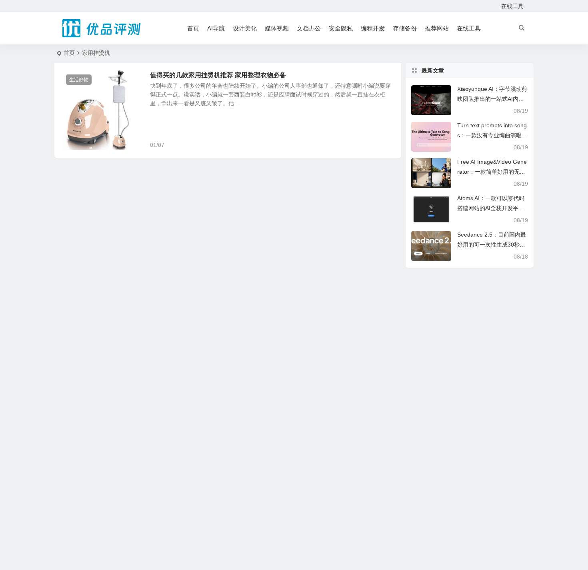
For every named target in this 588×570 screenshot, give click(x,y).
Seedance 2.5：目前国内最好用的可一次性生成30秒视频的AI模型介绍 (491, 244)
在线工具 (512, 6)
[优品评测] (102, 28)
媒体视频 (277, 28)
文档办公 (309, 28)
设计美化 (245, 28)
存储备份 (405, 28)
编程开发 (373, 28)
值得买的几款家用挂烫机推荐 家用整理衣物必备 (218, 75)
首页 (193, 28)
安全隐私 (341, 28)
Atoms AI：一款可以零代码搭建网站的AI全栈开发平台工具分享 (490, 208)
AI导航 (216, 28)
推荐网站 (437, 28)
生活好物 (78, 79)
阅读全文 (386, 144)
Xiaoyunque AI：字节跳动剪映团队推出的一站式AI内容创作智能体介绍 (492, 99)
